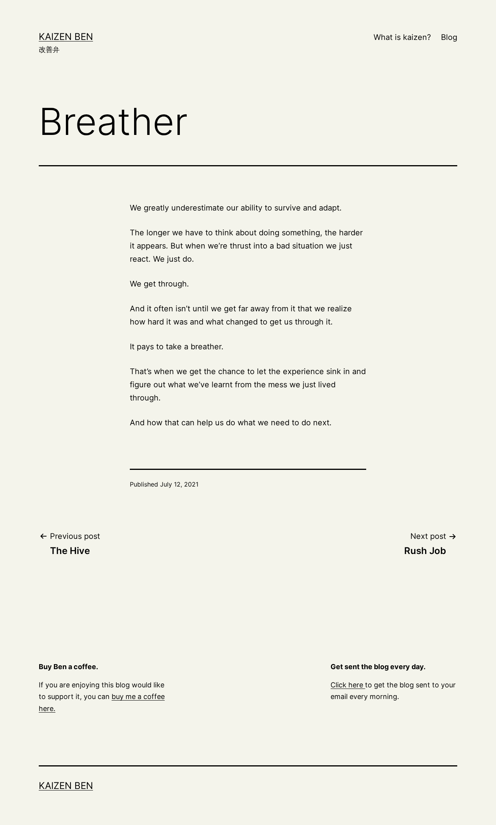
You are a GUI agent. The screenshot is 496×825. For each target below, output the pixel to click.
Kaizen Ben (66, 36)
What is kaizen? (402, 37)
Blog (449, 37)
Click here (348, 685)
